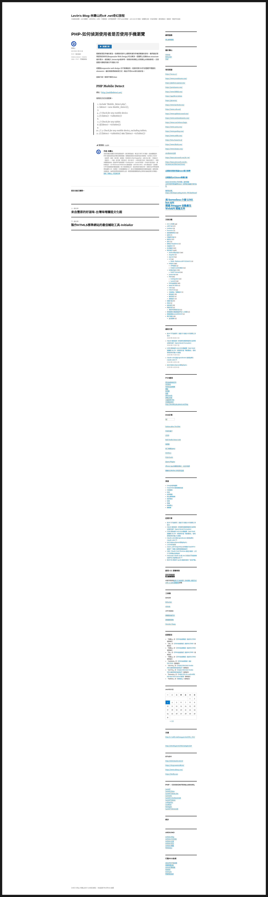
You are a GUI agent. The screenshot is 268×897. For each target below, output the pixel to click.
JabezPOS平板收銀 (171, 863)
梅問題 (167, 444)
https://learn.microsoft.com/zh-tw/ (177, 158)
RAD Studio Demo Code (173, 440)
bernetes (170, 230)
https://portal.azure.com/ (173, 87)
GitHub (167, 55)
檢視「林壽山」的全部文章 (112, 173)
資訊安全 (171, 296)
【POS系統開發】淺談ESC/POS (186, 639)
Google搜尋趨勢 (172, 485)
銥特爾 (167, 391)
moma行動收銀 (170, 867)
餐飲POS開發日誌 (174, 310)
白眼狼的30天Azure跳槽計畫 (176, 177)
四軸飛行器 (170, 237)
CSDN (167, 435)
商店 (168, 492)
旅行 (168, 241)
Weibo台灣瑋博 (170, 387)
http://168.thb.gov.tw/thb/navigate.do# (178, 746)
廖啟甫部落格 (169, 620)
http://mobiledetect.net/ (111, 92)
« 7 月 (172, 721)
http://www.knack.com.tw (174, 761)
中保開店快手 (169, 402)
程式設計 (78, 54)
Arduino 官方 (169, 843)
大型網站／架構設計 (175, 292)
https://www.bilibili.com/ (173, 92)
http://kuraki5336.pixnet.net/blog (176, 404)
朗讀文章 (105, 47)
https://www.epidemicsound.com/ (177, 114)
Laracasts (168, 796)
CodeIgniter (174, 279)
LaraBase (168, 804)
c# (170, 259)
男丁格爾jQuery (170, 448)
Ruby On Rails (173, 285)
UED (170, 288)
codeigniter (169, 802)
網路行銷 (170, 301)
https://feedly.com (171, 774)
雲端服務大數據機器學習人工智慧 (177, 312)
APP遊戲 (173, 266)
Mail (166, 59)
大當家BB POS (169, 400)
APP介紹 (169, 226)
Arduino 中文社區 (171, 839)
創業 (168, 235)
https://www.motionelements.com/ (177, 118)
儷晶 (166, 389)
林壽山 (73, 48)
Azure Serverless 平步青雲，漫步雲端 (177, 182)
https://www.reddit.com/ (173, 136)
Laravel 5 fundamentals (173, 798)
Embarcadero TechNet (172, 426)
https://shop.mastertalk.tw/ (174, 765)
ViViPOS (168, 384)
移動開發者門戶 (170, 615)
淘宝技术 (170, 246)
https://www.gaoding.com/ (174, 131)
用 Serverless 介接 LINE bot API (179, 201)
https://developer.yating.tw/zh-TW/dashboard (181, 193)
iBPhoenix (168, 395)
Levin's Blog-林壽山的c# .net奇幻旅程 (98, 15)
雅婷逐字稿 (169, 190)
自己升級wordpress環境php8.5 (177, 365)
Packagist (168, 807)
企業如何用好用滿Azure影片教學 (177, 171)
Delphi (171, 263)
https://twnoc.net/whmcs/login (176, 122)
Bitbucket (168, 57)
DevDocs (168, 453)
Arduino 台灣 (169, 841)
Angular (171, 255)
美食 (168, 303)
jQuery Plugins (170, 462)
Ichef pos (168, 872)
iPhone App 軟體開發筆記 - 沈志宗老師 (177, 466)
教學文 (169, 239)
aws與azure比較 (170, 153)
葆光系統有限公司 (170, 382)
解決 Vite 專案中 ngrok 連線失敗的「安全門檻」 (182, 560)
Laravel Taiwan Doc (171, 793)
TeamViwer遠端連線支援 (175, 488)
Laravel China (169, 791)
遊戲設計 (171, 299)
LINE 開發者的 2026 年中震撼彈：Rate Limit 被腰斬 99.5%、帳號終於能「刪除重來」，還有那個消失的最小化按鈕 (181, 350)
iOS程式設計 (173, 270)
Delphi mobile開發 (177, 268)
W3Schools (169, 457)
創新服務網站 (171, 233)
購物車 (169, 507)
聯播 (168, 503)
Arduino (170, 228)
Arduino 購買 (169, 846)
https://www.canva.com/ (173, 127)
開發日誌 (170, 307)
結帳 (168, 501)
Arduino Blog (169, 837)
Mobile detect (76, 57)
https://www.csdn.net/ (173, 109)
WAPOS (167, 869)
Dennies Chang (170, 624)
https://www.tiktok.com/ (173, 144)
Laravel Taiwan (170, 800)
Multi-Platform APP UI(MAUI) (181, 261)
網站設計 (171, 294)
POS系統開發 (173, 283)
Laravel (173, 281)
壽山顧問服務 (169, 39)
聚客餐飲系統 (169, 874)
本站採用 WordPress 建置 (106, 888)
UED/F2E (172, 290)
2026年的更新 (171, 545)
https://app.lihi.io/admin (173, 96)
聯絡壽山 (170, 505)
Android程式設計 (174, 252)
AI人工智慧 (170, 224)
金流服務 (171, 318)
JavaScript (172, 274)
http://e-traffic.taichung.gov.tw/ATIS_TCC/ (180, 737)
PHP (72, 54)
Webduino (168, 848)
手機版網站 (83, 59)
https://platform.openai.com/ (175, 83)
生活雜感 (170, 248)
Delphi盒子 (169, 431)
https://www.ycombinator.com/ (176, 78)
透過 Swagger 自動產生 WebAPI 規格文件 (178, 207)
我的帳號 (170, 499)
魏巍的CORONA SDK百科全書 (174, 470)
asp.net (171, 257)
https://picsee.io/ (171, 100)
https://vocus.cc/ (171, 74)
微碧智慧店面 (169, 865)
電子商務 (170, 316)
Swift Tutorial (175, 272)
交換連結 (170, 490)
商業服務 (170, 494)
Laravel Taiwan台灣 (171, 809)
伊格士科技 (168, 398)
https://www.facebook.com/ (174, 105)
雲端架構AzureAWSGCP (174, 314)
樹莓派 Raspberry (172, 244)
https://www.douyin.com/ (174, 149)
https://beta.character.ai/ (173, 140)
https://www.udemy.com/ (174, 770)
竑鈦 (166, 393)
